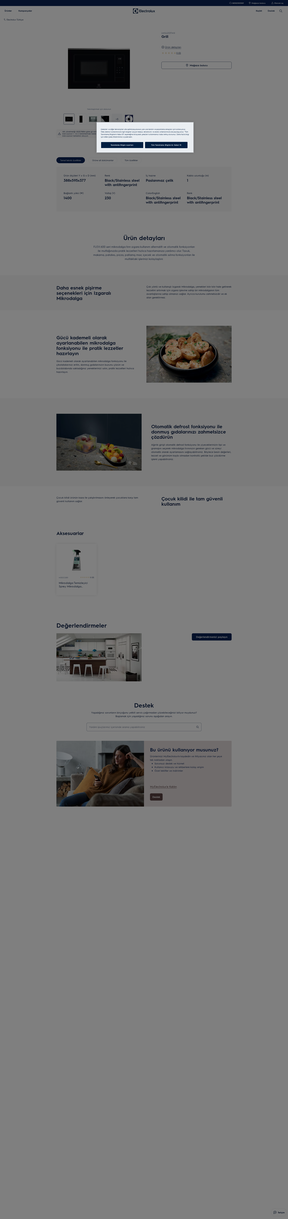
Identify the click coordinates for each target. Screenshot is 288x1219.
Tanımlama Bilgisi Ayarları (122, 145)
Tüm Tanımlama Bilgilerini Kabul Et (166, 145)
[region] (145, 137)
